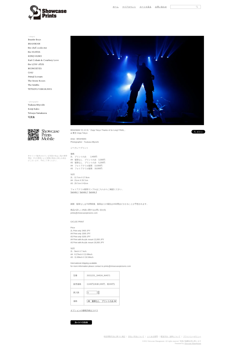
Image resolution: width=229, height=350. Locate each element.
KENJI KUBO (35, 56)
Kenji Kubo (33, 109)
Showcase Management (192, 343)
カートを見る (145, 7)
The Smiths (33, 85)
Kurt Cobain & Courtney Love (43, 60)
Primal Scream (35, 76)
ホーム (116, 7)
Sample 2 (84, 192)
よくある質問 (152, 336)
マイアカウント (129, 7)
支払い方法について (136, 336)
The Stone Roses (36, 81)
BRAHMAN (34, 43)
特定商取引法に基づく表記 (114, 336)
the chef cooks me (37, 48)
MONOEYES (35, 68)
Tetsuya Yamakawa (37, 113)
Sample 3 (93, 192)
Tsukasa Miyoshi (36, 105)
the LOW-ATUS (36, 64)
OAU (30, 72)
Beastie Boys (34, 39)
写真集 (31, 117)
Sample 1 (74, 192)
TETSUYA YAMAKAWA (40, 89)
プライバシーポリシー (192, 336)
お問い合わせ (161, 7)
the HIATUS (34, 52)
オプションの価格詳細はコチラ (84, 310)
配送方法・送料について (170, 336)
